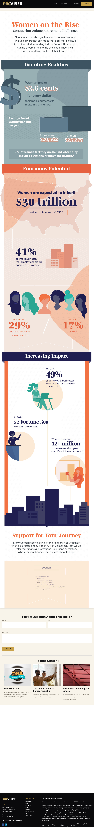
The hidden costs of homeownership (43, 689)
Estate (27, 803)
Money (27, 807)
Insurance (28, 805)
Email (49, 620)
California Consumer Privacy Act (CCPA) (53, 826)
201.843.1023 (10, 808)
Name (4, 620)
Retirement (29, 801)
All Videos (28, 814)
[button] (54, 3)
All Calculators (30, 816)
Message (5, 632)
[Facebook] (3, 824)
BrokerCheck (82, 802)
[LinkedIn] (6, 824)
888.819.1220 (11, 810)
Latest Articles (30, 812)
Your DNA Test (11, 688)
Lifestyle (28, 809)
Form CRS (60, 798)
